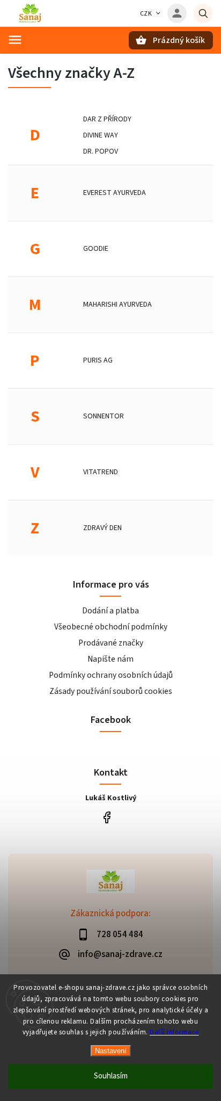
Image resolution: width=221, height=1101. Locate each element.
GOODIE (95, 248)
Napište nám (110, 659)
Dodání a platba (110, 611)
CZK (146, 13)
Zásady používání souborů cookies (110, 691)
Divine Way (100, 135)
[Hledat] (203, 13)
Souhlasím (111, 1076)
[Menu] (15, 40)
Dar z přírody (107, 119)
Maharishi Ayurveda (117, 304)
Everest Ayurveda (114, 192)
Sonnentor (103, 416)
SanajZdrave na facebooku (106, 817)
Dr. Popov (100, 151)
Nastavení (111, 1051)
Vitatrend (100, 472)
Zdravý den (102, 528)
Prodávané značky (110, 643)
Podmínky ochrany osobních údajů (111, 675)
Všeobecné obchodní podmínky (110, 627)
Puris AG (98, 360)
